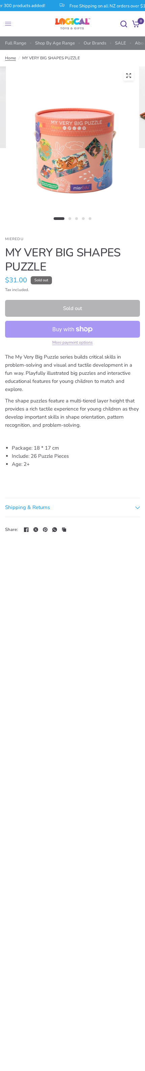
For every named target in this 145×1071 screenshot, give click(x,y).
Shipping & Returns (27, 507)
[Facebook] (26, 530)
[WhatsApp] (55, 530)
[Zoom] (128, 76)
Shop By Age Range (55, 43)
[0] (134, 23)
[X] (36, 530)
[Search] (123, 23)
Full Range (15, 43)
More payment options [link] (72, 342)
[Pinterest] (45, 530)
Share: (11, 530)
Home (10, 58)
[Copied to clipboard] (64, 530)
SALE (120, 43)
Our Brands (95, 43)
